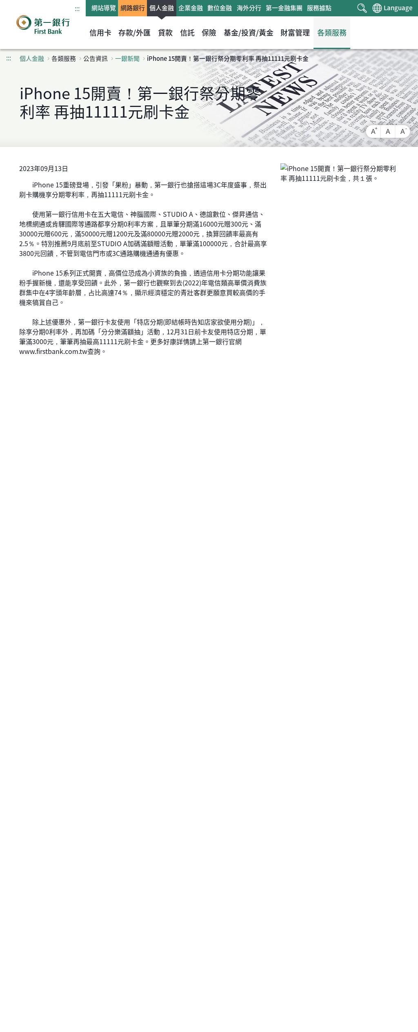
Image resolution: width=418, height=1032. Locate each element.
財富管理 (295, 32)
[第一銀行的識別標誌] (43, 24)
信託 (187, 32)
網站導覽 (103, 7)
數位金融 (219, 7)
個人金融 (161, 7)
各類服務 (332, 32)
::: (77, 8)
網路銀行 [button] (132, 7)
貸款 (165, 32)
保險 (209, 32)
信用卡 (100, 32)
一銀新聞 (127, 58)
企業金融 (190, 7)
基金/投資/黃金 (248, 32)
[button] (362, 8)
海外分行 (249, 7)
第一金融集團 (284, 7)
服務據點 (319, 7)
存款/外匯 (134, 32)
